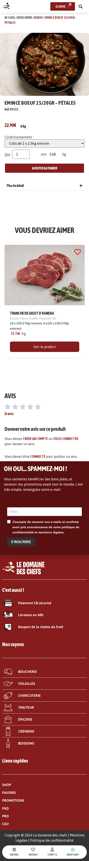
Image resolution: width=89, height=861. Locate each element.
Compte (52, 854)
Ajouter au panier (44, 168)
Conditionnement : (19, 137)
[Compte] (52, 849)
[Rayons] (14, 849)
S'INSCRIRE (21, 542)
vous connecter (65, 439)
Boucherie (24, 17)
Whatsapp (73, 854)
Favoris (33, 854)
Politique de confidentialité (51, 840)
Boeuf (38, 17)
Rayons (14, 854)
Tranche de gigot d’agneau (32, 313)
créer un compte (35, 439)
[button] (80, 6)
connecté (37, 456)
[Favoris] (33, 849)
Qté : (8, 154)
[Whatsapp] (73, 849)
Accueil (10, 17)
